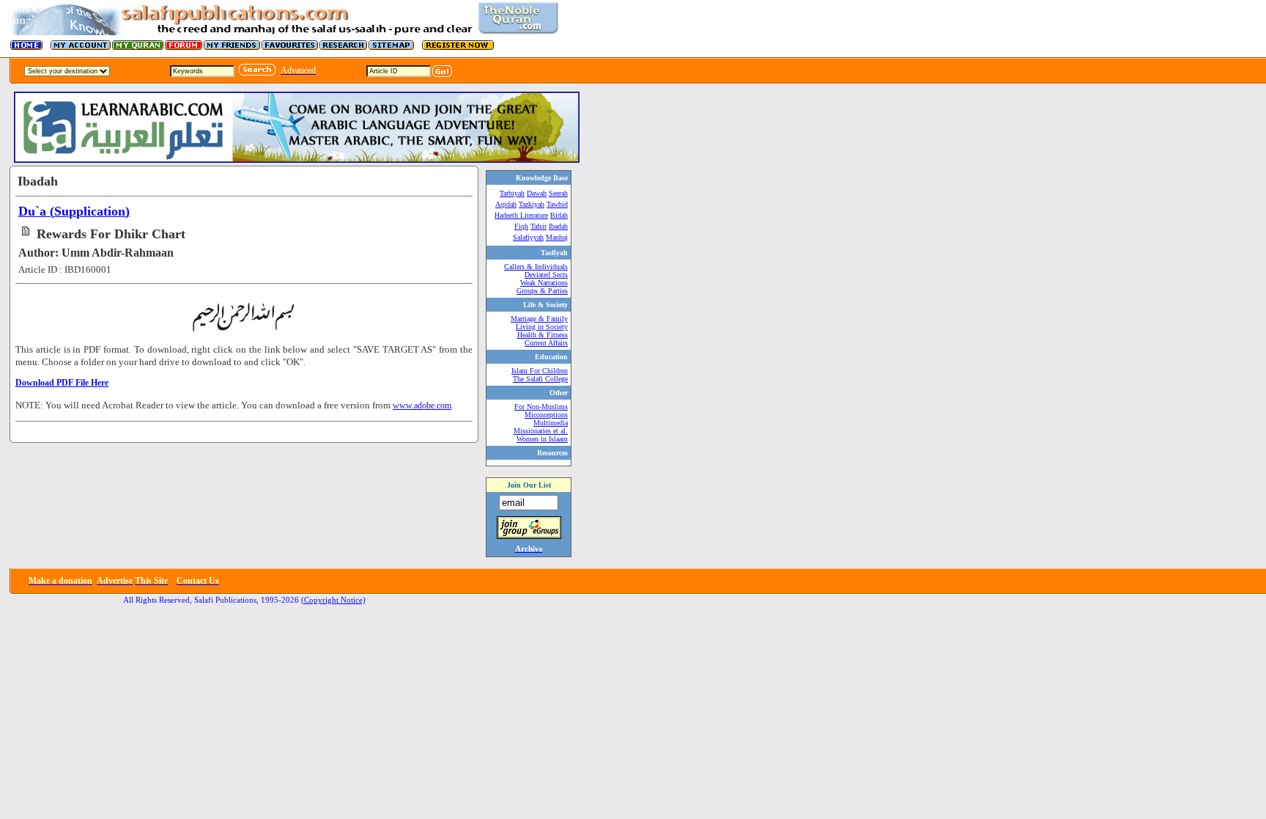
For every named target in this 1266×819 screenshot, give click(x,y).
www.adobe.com (422, 405)
